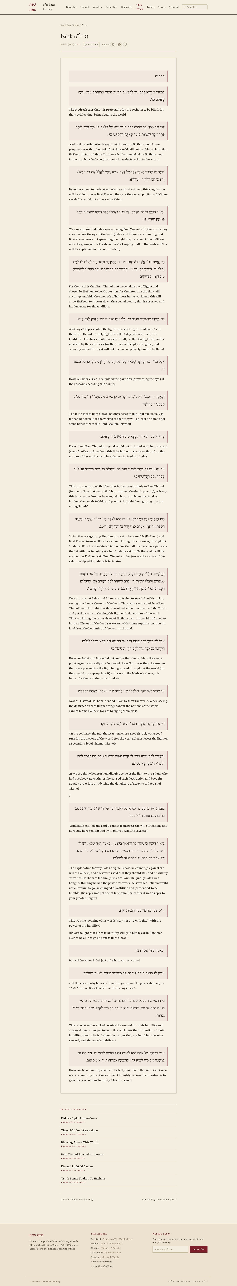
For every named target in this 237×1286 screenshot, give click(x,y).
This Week (139, 7)
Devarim (126, 7)
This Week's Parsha (101, 1261)
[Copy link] (125, 44)
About (161, 7)
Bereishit (71, 7)
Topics (150, 7)
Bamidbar (111, 7)
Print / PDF (93, 44)
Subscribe (198, 1249)
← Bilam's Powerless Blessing (76, 1199)
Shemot (84, 7)
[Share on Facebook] (119, 44)
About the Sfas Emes (102, 1266)
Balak (76, 25)
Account (174, 7)
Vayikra (97, 7)
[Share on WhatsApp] (112, 44)
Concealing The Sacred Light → (159, 1199)
